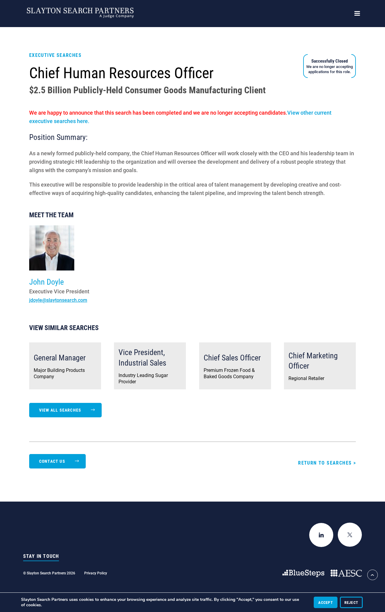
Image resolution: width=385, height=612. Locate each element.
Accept (325, 602)
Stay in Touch (41, 556)
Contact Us (52, 461)
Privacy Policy (95, 572)
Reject (351, 602)
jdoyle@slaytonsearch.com (58, 300)
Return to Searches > (327, 462)
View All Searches (60, 410)
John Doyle (46, 282)
